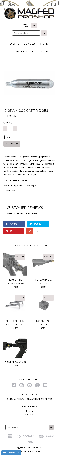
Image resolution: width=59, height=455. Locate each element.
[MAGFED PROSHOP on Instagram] (29, 385)
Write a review (30, 213)
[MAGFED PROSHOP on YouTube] (45, 385)
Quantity (7, 122)
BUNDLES (30, 43)
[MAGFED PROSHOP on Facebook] (21, 385)
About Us (29, 414)
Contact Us (12, 452)
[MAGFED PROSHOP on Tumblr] (37, 385)
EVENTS (14, 43)
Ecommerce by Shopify (32, 451)
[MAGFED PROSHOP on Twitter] (14, 385)
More (44, 43)
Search (29, 411)
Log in (44, 51)
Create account (24, 51)
